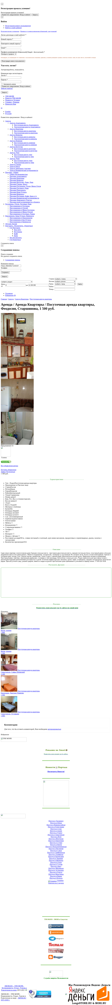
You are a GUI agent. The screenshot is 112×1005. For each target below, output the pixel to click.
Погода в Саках (56, 851)
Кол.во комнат (10, 501)
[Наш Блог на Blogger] (56, 957)
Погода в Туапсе (56, 833)
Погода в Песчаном (56, 849)
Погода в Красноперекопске (56, 847)
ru (1, 108)
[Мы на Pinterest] (56, 951)
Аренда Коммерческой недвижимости (24, 170)
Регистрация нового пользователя (18, 26)
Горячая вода (10, 519)
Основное (9, 293)
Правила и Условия (12, 100)
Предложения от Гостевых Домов (22, 214)
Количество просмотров (14, 542)
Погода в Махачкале (56, 868)
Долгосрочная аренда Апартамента (27, 127)
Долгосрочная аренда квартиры (26, 133)
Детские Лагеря (11, 224)
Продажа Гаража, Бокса (18, 184)
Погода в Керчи (56, 845)
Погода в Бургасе (56, 878)
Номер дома (9, 497)
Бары (16, 236)
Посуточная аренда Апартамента (26, 125)
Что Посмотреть (16, 238)
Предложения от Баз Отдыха (20, 220)
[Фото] (17, 345)
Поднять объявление (8, 470)
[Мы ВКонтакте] (56, 926)
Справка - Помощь (12, 102)
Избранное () (10, 295)
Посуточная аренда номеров (24, 143)
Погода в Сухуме (56, 864)
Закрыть (35, 15)
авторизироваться (54, 729)
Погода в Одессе (56, 872)
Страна (8, 487)
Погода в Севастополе (56, 835)
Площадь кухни (11, 515)
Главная (4, 299)
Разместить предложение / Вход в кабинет (16, 15)
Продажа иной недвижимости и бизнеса (25, 202)
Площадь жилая (11, 513)
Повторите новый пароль (11, 43)
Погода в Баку (56, 866)
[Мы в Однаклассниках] (56, 932)
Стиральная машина (12, 527)
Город (7, 491)
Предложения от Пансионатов (21, 218)
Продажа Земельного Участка (21, 200)
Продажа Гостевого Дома (19, 188)
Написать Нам (10, 104)
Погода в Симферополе (56, 852)
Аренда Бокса (15, 166)
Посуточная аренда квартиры (25, 131)
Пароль (4, 80)
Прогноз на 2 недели (56, 883)
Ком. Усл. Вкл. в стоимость (15, 499)
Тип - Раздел (10, 483)
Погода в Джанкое (56, 858)
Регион (8, 489)
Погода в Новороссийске (56, 825)
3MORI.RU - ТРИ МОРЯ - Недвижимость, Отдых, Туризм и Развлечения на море (14, 988)
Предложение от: (11, 485)
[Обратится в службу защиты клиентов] (56, 974)
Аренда (11, 299)
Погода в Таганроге (56, 821)
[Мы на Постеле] (56, 945)
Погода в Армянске (56, 854)
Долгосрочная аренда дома (24, 162)
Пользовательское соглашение (10, 31)
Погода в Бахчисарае (56, 856)
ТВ (6, 532)
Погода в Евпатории (56, 841)
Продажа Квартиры (17, 178)
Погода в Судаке (56, 843)
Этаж (7, 503)
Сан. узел (8, 517)
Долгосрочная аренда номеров (25, 145)
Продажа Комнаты (17, 180)
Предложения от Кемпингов (20, 222)
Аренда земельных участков (20, 168)
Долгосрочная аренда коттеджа (25, 151)
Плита (7, 521)
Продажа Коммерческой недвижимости (24, 198)
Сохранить (5, 272)
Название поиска (7, 264)
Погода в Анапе (56, 831)
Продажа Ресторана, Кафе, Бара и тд (23, 196)
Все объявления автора (9, 466)
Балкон (7, 509)
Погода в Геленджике (56, 827)
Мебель (8, 523)
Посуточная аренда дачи (23, 155)
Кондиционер (10, 525)
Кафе (16, 234)
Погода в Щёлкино (56, 860)
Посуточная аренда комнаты (24, 137)
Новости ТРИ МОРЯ (13, 98)
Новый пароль (7, 39)
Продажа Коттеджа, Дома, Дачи (21, 182)
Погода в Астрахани (56, 870)
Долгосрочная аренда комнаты (25, 139)
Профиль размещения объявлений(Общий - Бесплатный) (23, 52)
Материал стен (10, 507)
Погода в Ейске (56, 823)
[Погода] (13, 816)
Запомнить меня (9, 84)
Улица (7, 495)
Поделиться (10, 472)
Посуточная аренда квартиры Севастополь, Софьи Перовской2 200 (20, 672)
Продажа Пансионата (18, 190)
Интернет (8, 534)
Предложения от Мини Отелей (21, 212)
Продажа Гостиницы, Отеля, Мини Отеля (25, 186)
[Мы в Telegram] (56, 938)
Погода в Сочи (56, 829)
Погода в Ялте (56, 837)
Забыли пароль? (7, 88)
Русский (8, 114)
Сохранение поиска (12, 260)
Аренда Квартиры (22, 299)
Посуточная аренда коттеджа (25, 149)
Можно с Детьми (11, 536)
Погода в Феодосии (56, 839)
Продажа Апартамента (18, 176)
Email (3, 48)
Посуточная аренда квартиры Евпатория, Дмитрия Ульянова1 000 (20, 693)
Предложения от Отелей (19, 208)
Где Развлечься (15, 240)
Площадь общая (11, 511)
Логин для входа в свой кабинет (13, 35)
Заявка (3, 472)
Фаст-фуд (17, 230)
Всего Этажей (10, 505)
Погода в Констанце (56, 874)
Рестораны (18, 232)
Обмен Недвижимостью (19, 174)
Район (7, 493)
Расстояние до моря (12, 538)
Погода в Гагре (56, 862)
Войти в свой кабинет (13, 28)
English (7, 112)
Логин (4, 75)
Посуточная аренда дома (23, 160)
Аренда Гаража (15, 164)
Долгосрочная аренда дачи (24, 157)
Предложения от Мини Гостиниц (22, 210)
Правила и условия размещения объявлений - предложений (38, 31)
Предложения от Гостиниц (20, 206)
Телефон (4, 268)
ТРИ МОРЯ (9, 96)
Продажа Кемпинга (17, 194)
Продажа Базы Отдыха (18, 192)
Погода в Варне (56, 876)
